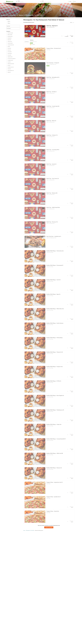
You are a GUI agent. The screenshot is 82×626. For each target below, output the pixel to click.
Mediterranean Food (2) (11, 63)
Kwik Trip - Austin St (51, 164)
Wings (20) (9, 72)
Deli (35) (9, 46)
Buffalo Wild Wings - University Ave (55, 250)
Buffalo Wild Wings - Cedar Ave (53, 424)
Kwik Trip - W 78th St (51, 91)
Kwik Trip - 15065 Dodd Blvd (53, 207)
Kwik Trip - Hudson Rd (51, 193)
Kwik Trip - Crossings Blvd (52, 149)
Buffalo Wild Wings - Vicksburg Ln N (55, 410)
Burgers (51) (9, 39)
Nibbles (32, 40)
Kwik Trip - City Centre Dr (52, 178)
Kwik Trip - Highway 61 (52, 25)
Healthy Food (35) (10, 56)
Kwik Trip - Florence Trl (52, 222)
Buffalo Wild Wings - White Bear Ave (55, 308)
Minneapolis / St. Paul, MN (30, 530)
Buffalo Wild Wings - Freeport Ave (54, 366)
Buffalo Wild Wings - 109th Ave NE (54, 453)
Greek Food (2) (10, 53)
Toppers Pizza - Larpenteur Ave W (54, 482)
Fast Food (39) (9, 51)
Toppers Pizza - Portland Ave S (53, 48)
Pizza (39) (9, 65)
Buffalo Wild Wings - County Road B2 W (55, 438)
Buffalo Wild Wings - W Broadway (54, 337)
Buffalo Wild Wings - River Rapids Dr (55, 395)
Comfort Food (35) (10, 43)
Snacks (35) (9, 68)
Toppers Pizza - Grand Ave (52, 511)
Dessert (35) (9, 48)
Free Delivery (9, 28)
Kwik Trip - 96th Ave (51, 120)
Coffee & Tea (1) (10, 41)
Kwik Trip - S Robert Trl (52, 135)
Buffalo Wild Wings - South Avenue (54, 323)
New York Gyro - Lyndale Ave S (53, 236)
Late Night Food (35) (10, 60)
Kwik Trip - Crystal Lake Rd (52, 106)
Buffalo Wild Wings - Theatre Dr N (54, 352)
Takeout (9, 23)
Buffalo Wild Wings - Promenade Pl (54, 265)
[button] (74, 1)
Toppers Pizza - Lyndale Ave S (53, 496)
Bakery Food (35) (10, 34)
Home (24, 530)
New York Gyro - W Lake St (52, 62)
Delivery (9, 21)
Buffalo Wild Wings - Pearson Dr (54, 467)
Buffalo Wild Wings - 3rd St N (53, 279)
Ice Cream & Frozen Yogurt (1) (11, 58)
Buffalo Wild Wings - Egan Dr (53, 294)
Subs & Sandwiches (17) (11, 70)
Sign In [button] (70, 1)
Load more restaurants (48, 527)
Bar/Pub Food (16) (10, 36)
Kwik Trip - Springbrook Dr (52, 77)
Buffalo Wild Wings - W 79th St (53, 381)
